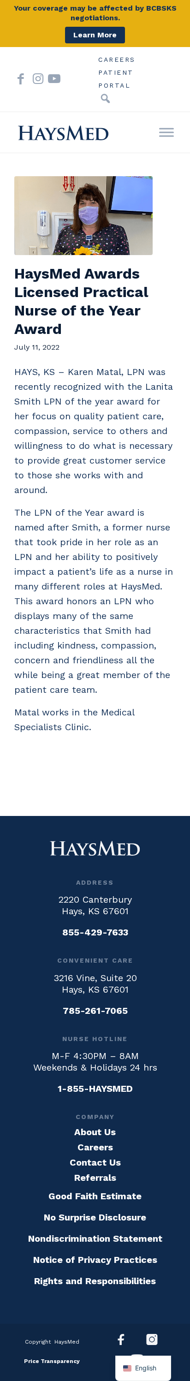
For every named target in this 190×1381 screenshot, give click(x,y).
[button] (105, 99)
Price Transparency (52, 1361)
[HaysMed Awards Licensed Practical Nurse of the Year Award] (83, 216)
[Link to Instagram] (36, 79)
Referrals (95, 1177)
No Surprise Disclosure (95, 1217)
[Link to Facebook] (21, 79)
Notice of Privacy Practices (95, 1259)
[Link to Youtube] (51, 79)
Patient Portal (116, 74)
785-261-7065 (95, 1010)
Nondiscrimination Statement (95, 1238)
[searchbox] (91, 99)
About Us (95, 1131)
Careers (117, 59)
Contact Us (95, 1162)
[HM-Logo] (63, 133)
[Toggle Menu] (166, 132)
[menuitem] (117, 59)
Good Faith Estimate (95, 1196)
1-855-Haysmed (95, 1088)
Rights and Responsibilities (95, 1280)
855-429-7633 (95, 932)
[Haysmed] (95, 848)
